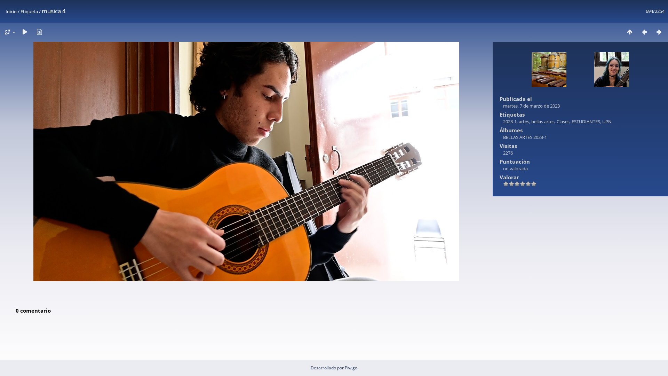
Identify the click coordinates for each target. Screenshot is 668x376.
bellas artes (543, 121)
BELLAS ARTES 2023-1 (525, 137)
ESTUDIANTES (586, 121)
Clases (563, 121)
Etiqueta (29, 11)
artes (524, 121)
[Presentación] (24, 32)
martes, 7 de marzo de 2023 (531, 106)
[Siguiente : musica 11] (659, 32)
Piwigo (351, 368)
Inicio (11, 11)
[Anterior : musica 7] (644, 32)
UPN (607, 121)
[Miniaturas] (629, 32)
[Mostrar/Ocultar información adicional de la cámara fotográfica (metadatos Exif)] (39, 32)
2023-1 (510, 121)
